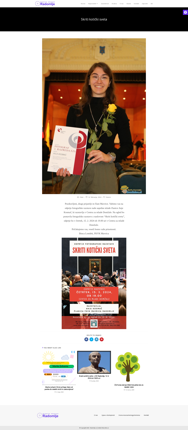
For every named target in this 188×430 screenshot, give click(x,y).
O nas (96, 415)
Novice (108, 197)
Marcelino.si (105, 428)
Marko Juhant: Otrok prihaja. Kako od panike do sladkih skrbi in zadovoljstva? (59, 388)
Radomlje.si (93, 428)
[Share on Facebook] (86, 339)
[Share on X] (91, 339)
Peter (82, 197)
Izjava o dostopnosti (108, 415)
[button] (185, 12)
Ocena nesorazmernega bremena (129, 415)
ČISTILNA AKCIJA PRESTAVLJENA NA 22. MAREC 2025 (129, 386)
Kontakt (146, 415)
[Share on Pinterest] (102, 339)
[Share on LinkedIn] (97, 339)
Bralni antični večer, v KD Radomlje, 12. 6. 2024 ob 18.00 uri (94, 377)
